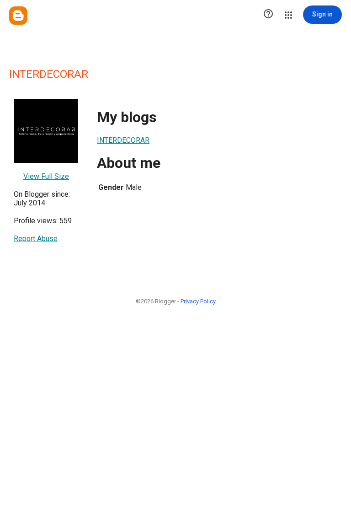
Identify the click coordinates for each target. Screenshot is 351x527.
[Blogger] (18, 15)
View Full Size (46, 176)
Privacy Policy (198, 301)
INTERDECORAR (123, 140)
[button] (268, 15)
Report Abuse (36, 238)
